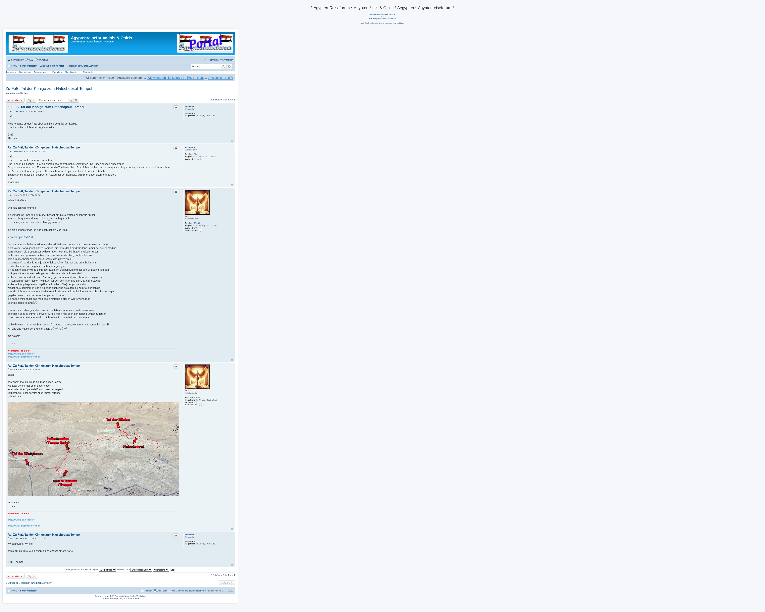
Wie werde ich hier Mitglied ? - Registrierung (139, 77)
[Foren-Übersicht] (39, 43)
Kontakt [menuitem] (148, 590)
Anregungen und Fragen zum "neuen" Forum (201, 77)
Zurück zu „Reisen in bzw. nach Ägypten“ (30, 583)
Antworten (13, 100)
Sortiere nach (123, 569)
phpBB (110, 596)
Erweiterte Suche (229, 66)
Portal (14, 66)
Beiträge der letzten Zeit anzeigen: (82, 569)
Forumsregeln (40, 72)
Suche (224, 66)
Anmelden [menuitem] (228, 60)
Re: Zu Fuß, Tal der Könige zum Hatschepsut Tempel (44, 147)
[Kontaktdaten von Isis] (200, 230)
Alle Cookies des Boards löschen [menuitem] (188, 590)
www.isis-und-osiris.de (395, 23)
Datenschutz (25, 72)
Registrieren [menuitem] (213, 60)
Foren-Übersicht (28, 590)
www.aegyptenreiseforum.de (382, 14)
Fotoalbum (57, 72)
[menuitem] (41, 59)
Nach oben (232, 141)
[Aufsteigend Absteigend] (161, 569)
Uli (21, 93)
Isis (25, 93)
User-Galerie (71, 72)
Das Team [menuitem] (162, 590)
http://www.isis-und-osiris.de (21, 354)
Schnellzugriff (17, 60)
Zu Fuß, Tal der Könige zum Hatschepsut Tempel (49, 88)
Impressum (11, 72)
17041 (197, 223)
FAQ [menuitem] (31, 60)
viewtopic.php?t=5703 (20, 237)
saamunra (190, 147)
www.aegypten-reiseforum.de (382, 19)
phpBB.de (134, 598)
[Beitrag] (9, 111)
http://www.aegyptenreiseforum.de (24, 357)
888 (196, 154)
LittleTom (189, 106)
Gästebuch (87, 72)
